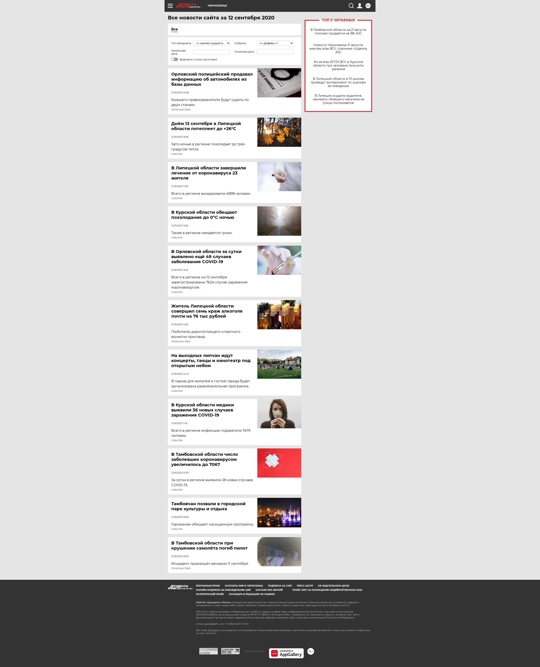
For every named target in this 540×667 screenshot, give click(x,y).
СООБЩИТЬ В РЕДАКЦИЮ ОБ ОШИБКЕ (252, 594)
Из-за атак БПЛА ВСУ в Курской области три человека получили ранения (338, 65)
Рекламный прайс (208, 585)
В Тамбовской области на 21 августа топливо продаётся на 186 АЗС (338, 31)
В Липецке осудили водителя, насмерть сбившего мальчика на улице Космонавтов (338, 99)
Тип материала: (181, 43)
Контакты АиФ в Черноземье (244, 585)
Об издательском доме (333, 585)
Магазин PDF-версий (269, 590)
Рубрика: (241, 43)
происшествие (180, 110)
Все (174, 29)
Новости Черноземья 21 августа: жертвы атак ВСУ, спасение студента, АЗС (338, 48)
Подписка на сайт (280, 585)
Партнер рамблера (254, 651)
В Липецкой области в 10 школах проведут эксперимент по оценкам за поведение (338, 82)
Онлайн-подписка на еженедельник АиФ (223, 590)
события (176, 154)
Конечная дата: (244, 51)
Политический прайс (210, 594)
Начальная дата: (178, 52)
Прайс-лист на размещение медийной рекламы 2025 (327, 590)
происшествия (180, 342)
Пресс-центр (305, 585)
